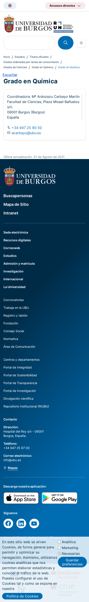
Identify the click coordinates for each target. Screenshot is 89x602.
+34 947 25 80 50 (26, 128)
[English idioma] (9, 5)
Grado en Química (42, 67)
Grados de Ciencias (15, 67)
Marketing (70, 548)
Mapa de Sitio (16, 204)
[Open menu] (81, 43)
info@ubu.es (12, 460)
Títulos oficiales (39, 56)
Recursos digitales (17, 240)
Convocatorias (13, 300)
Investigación (13, 271)
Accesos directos (62, 5)
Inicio (6, 56)
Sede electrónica (15, 232)
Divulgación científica (18, 398)
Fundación (10, 323)
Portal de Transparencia (20, 383)
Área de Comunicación (19, 346)
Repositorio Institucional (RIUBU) (26, 406)
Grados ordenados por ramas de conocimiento (31, 62)
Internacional (13, 279)
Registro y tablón (15, 315)
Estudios (20, 56)
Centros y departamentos (21, 359)
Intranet (10, 213)
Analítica (69, 542)
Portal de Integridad (17, 367)
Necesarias (71, 553)
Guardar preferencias (72, 562)
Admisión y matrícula (19, 263)
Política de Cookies (22, 596)
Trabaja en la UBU (16, 307)
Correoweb (11, 248)
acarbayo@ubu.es (26, 133)
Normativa (10, 339)
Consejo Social (13, 331)
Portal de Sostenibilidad (20, 375)
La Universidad (14, 287)
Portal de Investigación (19, 391)
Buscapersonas (17, 195)
